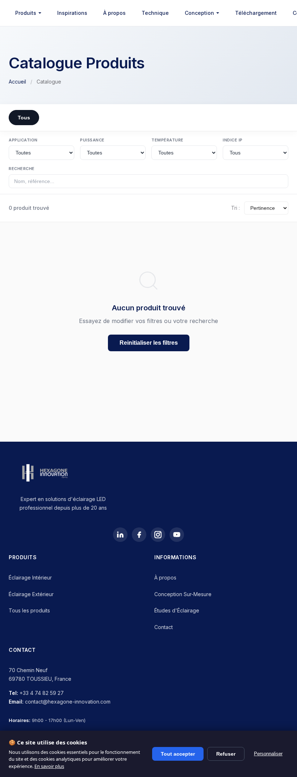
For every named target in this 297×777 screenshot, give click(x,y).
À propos (114, 13)
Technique (155, 13)
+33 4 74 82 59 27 (42, 693)
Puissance (92, 140)
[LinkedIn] (120, 534)
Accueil (17, 81)
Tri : (235, 208)
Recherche (22, 168)
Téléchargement (256, 13)
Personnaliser (268, 753)
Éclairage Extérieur (31, 594)
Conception (199, 13)
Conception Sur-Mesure (183, 594)
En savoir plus (49, 766)
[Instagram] (158, 534)
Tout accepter (178, 754)
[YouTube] (177, 534)
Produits (25, 13)
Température (167, 140)
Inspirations (72, 13)
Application (23, 140)
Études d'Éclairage (176, 610)
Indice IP (233, 140)
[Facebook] (139, 534)
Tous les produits (29, 610)
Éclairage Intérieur (30, 577)
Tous (24, 117)
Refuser (225, 754)
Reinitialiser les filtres (149, 343)
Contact (163, 627)
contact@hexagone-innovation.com (67, 702)
